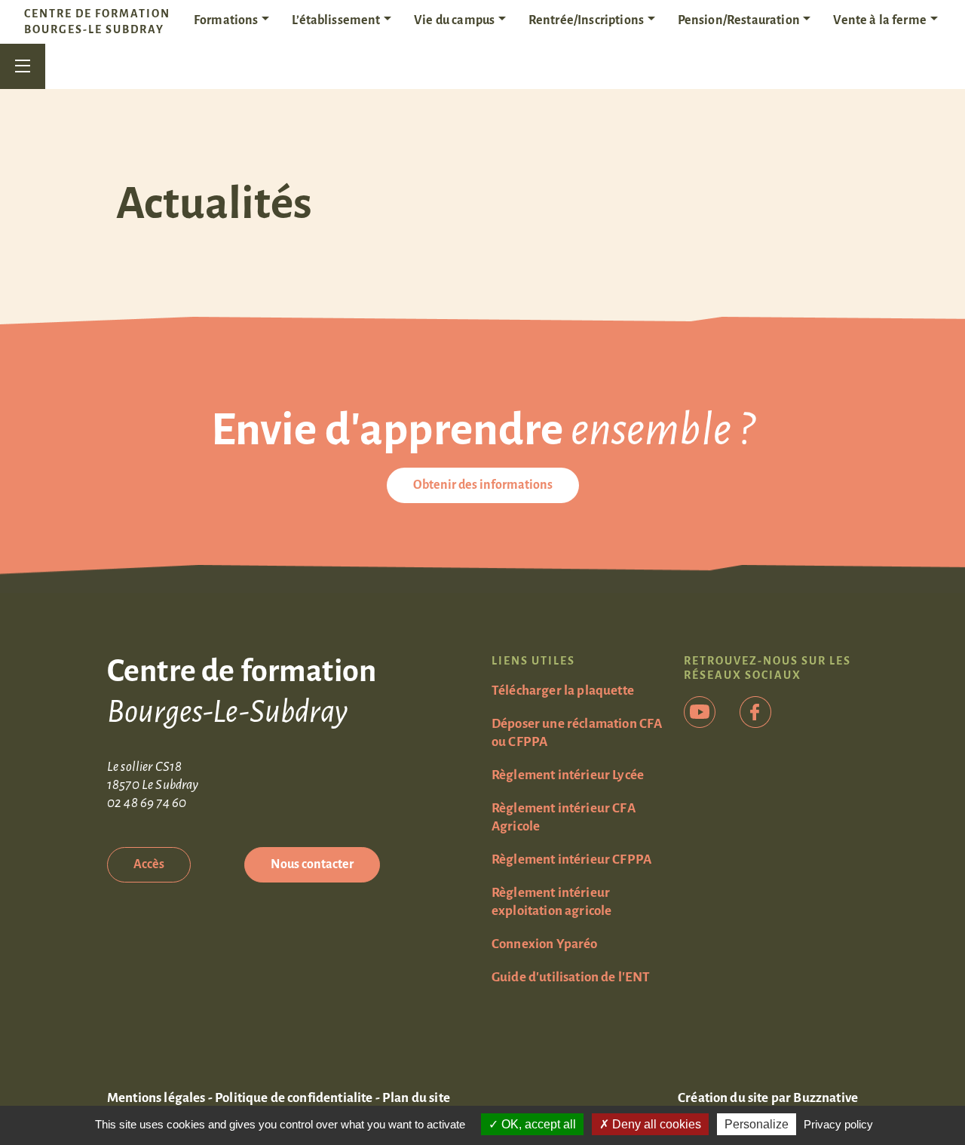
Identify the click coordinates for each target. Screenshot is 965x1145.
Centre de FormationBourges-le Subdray (97, 21)
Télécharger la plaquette (563, 690)
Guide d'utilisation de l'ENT (571, 977)
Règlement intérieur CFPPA (571, 859)
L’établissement (336, 20)
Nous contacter (312, 864)
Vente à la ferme (880, 20)
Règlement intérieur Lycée (568, 775)
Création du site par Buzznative (768, 1098)
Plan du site (416, 1098)
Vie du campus (454, 20)
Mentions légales (156, 1098)
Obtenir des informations (483, 485)
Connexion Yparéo (545, 944)
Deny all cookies (655, 1124)
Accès (148, 864)
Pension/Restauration (739, 20)
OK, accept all (537, 1124)
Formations (226, 20)
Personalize (757, 1124)
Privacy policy (838, 1124)
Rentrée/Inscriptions (586, 20)
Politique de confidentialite (293, 1098)
